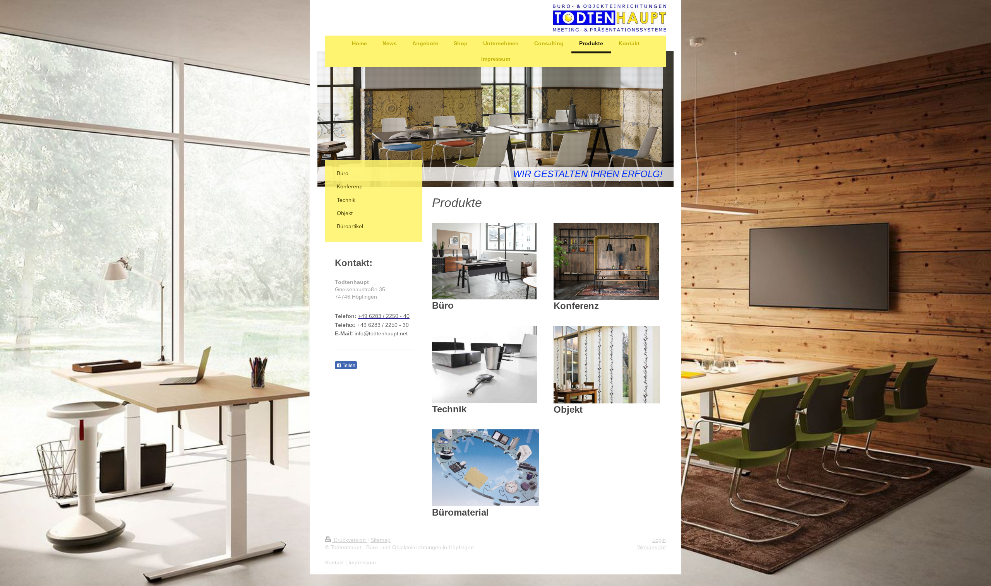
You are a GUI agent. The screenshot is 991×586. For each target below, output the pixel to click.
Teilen (348, 365)
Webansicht (651, 547)
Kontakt (334, 562)
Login (659, 540)
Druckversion (349, 540)
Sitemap (380, 540)
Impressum (362, 562)
